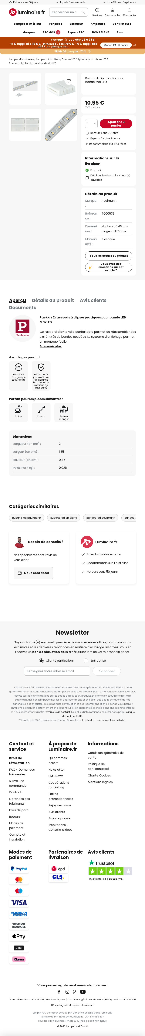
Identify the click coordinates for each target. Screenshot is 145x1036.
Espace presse (59, 818)
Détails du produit (53, 300)
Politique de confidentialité (120, 999)
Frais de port (18, 810)
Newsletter (57, 769)
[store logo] (27, 12)
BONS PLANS (100, 32)
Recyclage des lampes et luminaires (73, 1005)
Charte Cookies (99, 775)
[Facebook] (61, 992)
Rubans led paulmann (26, 518)
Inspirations (57, 825)
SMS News (56, 776)
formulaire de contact (57, 712)
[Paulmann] (22, 328)
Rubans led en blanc (63, 518)
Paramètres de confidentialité (27, 999)
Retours (15, 816)
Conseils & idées (60, 829)
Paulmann (109, 201)
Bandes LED (68, 59)
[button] (25, 125)
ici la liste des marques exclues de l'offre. (102, 720)
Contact (15, 792)
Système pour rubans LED (91, 59)
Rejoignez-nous (60, 805)
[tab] (17, 300)
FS (116, 45)
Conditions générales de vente (85, 999)
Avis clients (93, 300)
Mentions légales (100, 782)
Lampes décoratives (48, 59)
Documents (22, 307)
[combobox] (68, 12)
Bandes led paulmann (100, 518)
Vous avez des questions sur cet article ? (111, 267)
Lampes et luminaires (21, 59)
